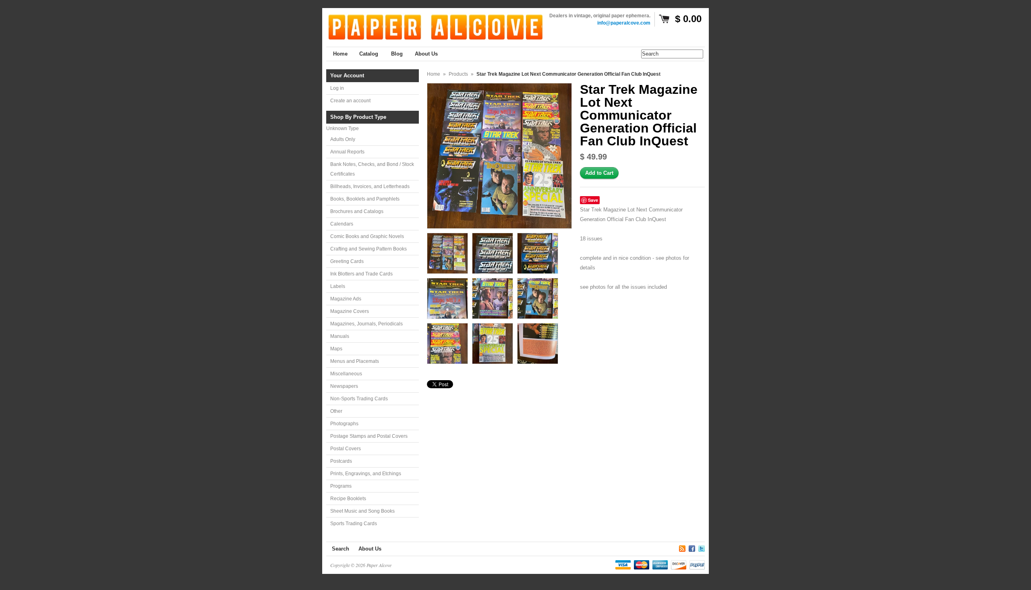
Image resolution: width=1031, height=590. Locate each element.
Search (340, 549)
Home (433, 74)
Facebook (692, 547)
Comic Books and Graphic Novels (367, 236)
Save (593, 200)
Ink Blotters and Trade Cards (361, 274)
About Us (369, 549)
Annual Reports (347, 152)
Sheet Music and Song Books (362, 511)
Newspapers (344, 386)
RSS (682, 547)
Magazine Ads (345, 299)
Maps (336, 349)
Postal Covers (345, 448)
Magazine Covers (349, 311)
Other (336, 411)
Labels (337, 286)
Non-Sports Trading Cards (359, 399)
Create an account (350, 101)
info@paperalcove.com (623, 23)
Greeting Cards (347, 261)
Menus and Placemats (354, 361)
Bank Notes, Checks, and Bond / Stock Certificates (372, 169)
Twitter (701, 547)
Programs (341, 486)
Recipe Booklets (348, 498)
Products (458, 74)
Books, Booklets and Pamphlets (365, 199)
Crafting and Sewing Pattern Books (368, 249)
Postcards (341, 461)
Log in (337, 88)
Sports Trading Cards (353, 523)
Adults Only (342, 139)
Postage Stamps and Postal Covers (369, 436)
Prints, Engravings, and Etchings (365, 473)
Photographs (344, 423)
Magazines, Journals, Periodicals (366, 324)
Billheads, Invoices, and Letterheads (370, 186)
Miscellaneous (346, 374)
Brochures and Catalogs (356, 211)
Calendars (341, 224)
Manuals (339, 336)
